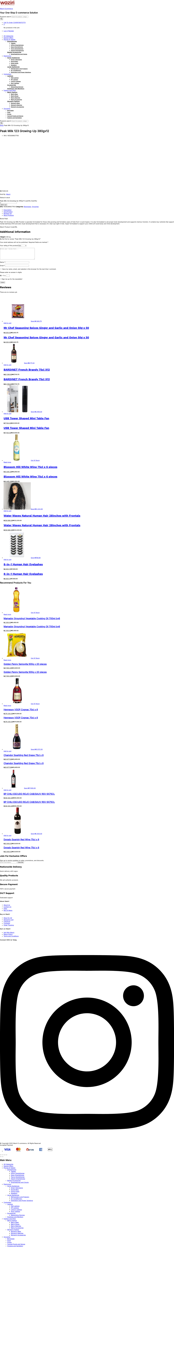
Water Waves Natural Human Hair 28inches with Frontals (42, 515)
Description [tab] (7, 210)
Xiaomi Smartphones (17, 50)
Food (8, 112)
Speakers (14, 65)
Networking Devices (17, 87)
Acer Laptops (15, 83)
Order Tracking (9, 925)
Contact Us (7, 907)
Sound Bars (14, 61)
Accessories (11, 1213)
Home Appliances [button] (13, 58)
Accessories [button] (11, 85)
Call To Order (8, 22)
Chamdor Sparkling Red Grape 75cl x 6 (24, 755)
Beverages (10, 110)
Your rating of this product (9, 245)
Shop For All (8, 918)
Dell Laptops (15, 78)
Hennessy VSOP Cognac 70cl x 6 (21, 709)
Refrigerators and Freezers (19, 68)
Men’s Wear (14, 94)
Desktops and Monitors (15, 88)
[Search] (1, 19)
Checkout (7, 921)
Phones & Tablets (9, 1168)
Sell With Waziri (9, 932)
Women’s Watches (16, 105)
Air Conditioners (16, 70)
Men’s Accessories (16, 99)
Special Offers (8, 38)
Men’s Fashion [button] (12, 92)
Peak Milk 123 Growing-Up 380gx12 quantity (15, 201)
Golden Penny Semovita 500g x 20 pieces (25, 664)
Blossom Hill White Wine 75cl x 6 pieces (30, 466)
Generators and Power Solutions (21, 72)
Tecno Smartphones (17, 48)
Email (2, 265)
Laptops (10, 1204)
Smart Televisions (16, 59)
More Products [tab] (9, 215)
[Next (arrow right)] (2, 1156)
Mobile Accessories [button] (14, 52)
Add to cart (4, 204)
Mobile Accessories (14, 1180)
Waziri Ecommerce (6, 9)
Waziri (8, 194)
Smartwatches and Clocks (19, 54)
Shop (2, 125)
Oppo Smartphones (17, 47)
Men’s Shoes (14, 96)
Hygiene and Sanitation (14, 117)
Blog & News (8, 910)
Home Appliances (13, 1186)
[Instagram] (87, 1141)
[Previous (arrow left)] (0, 1156)
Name (2, 262)
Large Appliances (13, 1195)
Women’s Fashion (13, 1230)
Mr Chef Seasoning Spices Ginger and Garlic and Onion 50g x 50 (46, 327)
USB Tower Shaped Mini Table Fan (26, 418)
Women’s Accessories (17, 107)
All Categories (8, 36)
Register (11, 31)
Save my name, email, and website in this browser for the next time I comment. (29, 269)
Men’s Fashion (12, 1220)
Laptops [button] (10, 76)
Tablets (13, 43)
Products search (5, 17)
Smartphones (11, 1170)
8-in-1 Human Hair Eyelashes (23, 564)
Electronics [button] (7, 56)
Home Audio (14, 63)
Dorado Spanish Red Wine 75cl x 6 (21, 839)
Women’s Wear (15, 103)
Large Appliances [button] (13, 67)
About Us (7, 905)
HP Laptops (14, 79)
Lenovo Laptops (16, 81)
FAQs (5, 909)
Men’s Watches (15, 97)
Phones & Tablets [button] (9, 39)
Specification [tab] (8, 212)
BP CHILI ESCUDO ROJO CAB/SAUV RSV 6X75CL (29, 794)
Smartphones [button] (12, 41)
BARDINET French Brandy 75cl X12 (27, 369)
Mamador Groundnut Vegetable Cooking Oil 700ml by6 (32, 618)
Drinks (9, 114)
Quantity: (34, 201)
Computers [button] (7, 74)
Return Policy (8, 934)
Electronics (7, 1184)
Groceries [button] (7, 108)
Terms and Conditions (11, 936)
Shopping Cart (9, 920)
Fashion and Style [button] (10, 90)
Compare (7, 923)
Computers (7, 1202)
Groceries (35, 207)
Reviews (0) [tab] (8, 213)
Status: (2, 197)
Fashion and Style (10, 1219)
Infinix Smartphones (17, 45)
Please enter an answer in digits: (11, 272)
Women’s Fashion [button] (13, 101)
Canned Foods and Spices (15, 116)
